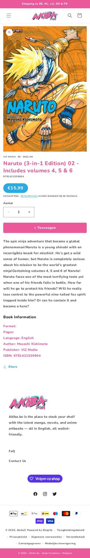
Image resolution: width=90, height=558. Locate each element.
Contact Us (17, 461)
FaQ (12, 451)
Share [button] (12, 367)
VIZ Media (29, 350)
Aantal (8, 203)
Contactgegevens (30, 543)
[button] (9, 15)
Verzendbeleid (75, 537)
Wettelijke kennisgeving (60, 543)
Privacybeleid (18, 537)
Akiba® (21, 530)
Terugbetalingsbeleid (71, 530)
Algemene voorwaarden (46, 537)
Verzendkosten (29, 196)
